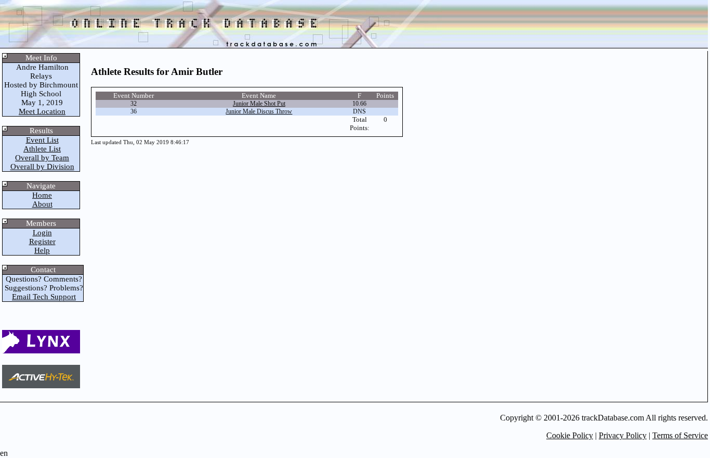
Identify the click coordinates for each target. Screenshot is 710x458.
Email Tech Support (44, 296)
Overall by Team (42, 158)
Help (42, 250)
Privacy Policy (623, 435)
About (42, 204)
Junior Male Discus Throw (259, 111)
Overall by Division (42, 166)
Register (42, 241)
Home (42, 195)
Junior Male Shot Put (259, 103)
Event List (42, 140)
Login (42, 232)
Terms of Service (680, 435)
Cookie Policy (569, 435)
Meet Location (42, 111)
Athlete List (42, 149)
